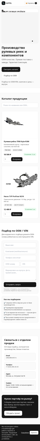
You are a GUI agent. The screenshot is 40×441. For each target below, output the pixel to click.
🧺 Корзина (31, 3)
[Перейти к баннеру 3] (34, 41)
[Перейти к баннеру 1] (30, 41)
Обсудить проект (13, 413)
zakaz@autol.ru (11, 358)
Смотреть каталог (11, 69)
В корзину (17, 159)
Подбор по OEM (10, 75)
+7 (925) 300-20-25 (12, 367)
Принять (34, 433)
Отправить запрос (13, 284)
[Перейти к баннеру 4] (36, 41)
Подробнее (25, 433)
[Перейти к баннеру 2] (32, 41)
